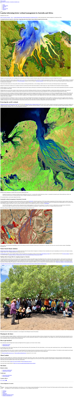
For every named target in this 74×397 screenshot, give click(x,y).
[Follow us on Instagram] (4, 380)
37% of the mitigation (21, 80)
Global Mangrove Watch (45, 253)
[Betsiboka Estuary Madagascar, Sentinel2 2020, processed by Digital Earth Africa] (37, 149)
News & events (5, 8)
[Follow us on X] (2, 380)
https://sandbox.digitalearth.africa (20, 353)
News (12, 17)
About (4, 4)
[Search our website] (1, 2)
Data (3, 7)
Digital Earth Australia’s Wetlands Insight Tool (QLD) (9, 104)
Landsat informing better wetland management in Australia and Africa (26, 17)
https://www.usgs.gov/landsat (15, 361)
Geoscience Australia (6, 17)
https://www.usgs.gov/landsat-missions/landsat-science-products (24, 363)
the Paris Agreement (39, 80)
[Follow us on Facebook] (1, 380)
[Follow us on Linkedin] (3, 380)
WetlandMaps (46, 203)
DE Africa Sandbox (65, 253)
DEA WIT (31, 201)
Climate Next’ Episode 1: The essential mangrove (64, 261)
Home (1, 17)
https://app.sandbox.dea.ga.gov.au (8, 353)
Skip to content (3, 0)
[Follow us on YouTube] (6, 380)
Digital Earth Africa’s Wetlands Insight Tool (32, 104)
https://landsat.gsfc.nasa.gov (27, 361)
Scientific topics (5, 5)
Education (4, 6)
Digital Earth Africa (6, 345)
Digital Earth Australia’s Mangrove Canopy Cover (9, 250)
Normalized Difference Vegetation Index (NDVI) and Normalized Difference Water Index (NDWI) (25, 254)
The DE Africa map (3, 253)
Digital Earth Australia (6, 344)
